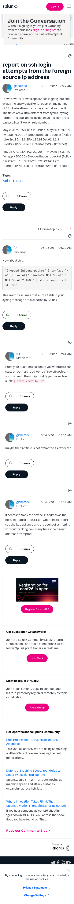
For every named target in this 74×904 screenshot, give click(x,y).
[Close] (68, 870)
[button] (69, 56)
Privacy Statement (35, 887)
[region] (37, 884)
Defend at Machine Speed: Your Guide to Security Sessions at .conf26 (33, 773)
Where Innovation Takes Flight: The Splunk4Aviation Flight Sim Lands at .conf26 (36, 803)
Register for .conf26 (37, 609)
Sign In (55, 6)
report (18, 180)
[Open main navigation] (69, 6)
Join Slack (37, 658)
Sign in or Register (45, 30)
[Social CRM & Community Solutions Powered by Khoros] (60, 847)
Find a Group (37, 707)
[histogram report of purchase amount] (70, 229)
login (6, 180)
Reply (13, 207)
